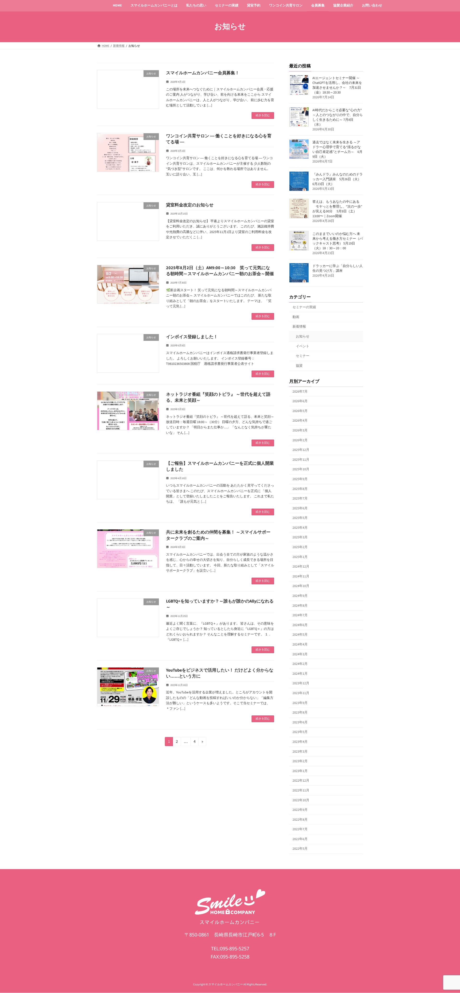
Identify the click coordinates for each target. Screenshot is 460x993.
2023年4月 (300, 741)
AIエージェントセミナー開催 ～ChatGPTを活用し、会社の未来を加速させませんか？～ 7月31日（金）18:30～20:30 (337, 85)
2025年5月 (300, 518)
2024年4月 (300, 644)
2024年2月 (300, 664)
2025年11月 (301, 459)
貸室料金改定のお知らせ (189, 205)
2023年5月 (300, 732)
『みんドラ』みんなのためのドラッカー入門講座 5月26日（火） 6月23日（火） (337, 179)
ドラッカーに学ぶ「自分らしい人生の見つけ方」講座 (337, 268)
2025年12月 (301, 449)
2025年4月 (300, 527)
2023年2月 (300, 761)
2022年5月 (300, 848)
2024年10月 (301, 586)
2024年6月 (300, 624)
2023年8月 (300, 712)
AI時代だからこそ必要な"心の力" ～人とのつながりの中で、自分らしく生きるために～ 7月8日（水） (337, 117)
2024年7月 (300, 615)
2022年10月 (301, 800)
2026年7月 (300, 391)
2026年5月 (300, 410)
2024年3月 (300, 654)
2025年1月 (300, 556)
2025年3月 (300, 537)
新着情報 (299, 326)
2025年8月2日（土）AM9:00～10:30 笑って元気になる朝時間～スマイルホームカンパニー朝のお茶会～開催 (220, 271)
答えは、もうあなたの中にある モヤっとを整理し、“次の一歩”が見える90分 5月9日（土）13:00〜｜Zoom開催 (337, 209)
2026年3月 (300, 430)
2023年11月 (301, 693)
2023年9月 (300, 702)
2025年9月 (300, 479)
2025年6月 (300, 508)
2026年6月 (300, 401)
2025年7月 (300, 498)
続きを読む (263, 115)
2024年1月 (300, 673)
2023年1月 (300, 770)
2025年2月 (300, 547)
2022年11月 (301, 790)
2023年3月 (300, 751)
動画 (296, 316)
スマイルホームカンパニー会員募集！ (202, 73)
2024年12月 (301, 566)
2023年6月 (300, 722)
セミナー (302, 356)
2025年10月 (301, 469)
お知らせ (302, 336)
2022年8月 (300, 819)
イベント (302, 346)
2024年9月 (300, 595)
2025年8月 (300, 488)
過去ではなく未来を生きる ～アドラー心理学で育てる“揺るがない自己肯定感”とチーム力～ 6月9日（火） (337, 149)
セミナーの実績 (304, 307)
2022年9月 (300, 809)
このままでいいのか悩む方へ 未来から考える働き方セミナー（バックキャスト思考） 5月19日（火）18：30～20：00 (337, 241)
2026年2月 (300, 440)
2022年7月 (300, 829)
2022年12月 (301, 780)
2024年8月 (300, 605)
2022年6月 (300, 838)
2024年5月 (300, 634)
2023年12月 (301, 683)
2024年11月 (301, 576)
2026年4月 (300, 420)
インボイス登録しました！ (192, 337)
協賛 (299, 365)
